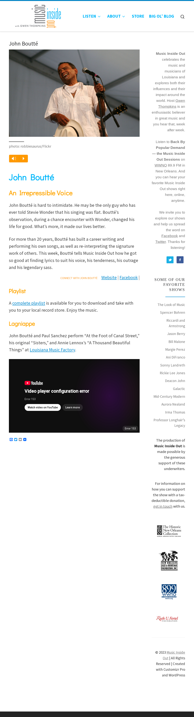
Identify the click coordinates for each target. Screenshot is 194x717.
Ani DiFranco (175, 357)
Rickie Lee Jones (172, 373)
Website (109, 277)
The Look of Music (171, 304)
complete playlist (28, 303)
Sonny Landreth (172, 365)
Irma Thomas (175, 412)
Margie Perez (175, 349)
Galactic (179, 388)
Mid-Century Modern (169, 396)
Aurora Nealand (173, 404)
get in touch (162, 506)
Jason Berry (176, 333)
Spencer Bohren (172, 312)
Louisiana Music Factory (52, 350)
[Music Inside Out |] (36, 15)
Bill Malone (176, 341)
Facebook (129, 277)
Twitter (160, 242)
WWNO (161, 165)
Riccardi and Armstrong (175, 323)
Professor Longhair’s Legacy (169, 423)
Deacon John (175, 380)
